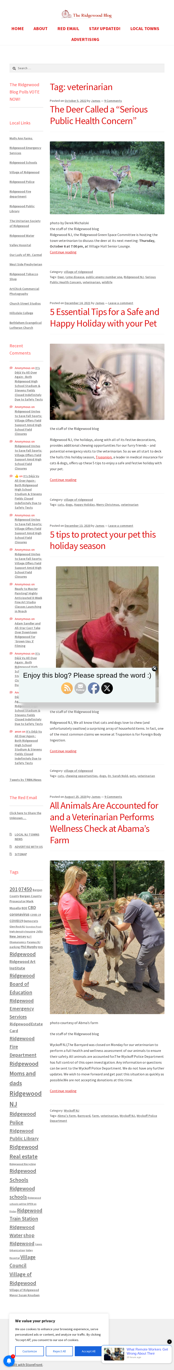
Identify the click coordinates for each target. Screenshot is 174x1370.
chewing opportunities (81, 776)
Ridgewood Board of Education (22, 984)
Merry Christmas (107, 505)
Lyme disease (74, 277)
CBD (32, 907)
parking (15, 947)
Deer (61, 277)
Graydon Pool (33, 926)
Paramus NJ (33, 942)
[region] (59, 1337)
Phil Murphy (29, 947)
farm (95, 1116)
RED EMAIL (68, 28)
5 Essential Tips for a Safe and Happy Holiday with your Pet (104, 317)
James (95, 101)
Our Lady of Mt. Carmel (26, 255)
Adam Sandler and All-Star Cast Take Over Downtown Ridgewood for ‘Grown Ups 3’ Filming (28, 634)
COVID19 (16, 920)
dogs (68, 505)
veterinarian (91, 282)
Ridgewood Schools (23, 162)
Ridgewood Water (22, 235)
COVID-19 (35, 914)
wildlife (107, 282)
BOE (24, 908)
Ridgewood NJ (134, 277)
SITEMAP (21, 854)
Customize (29, 1351)
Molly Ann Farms (21, 138)
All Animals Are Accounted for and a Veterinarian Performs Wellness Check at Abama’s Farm (104, 822)
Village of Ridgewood (24, 172)
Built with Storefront (26, 1364)
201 (14, 889)
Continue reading (63, 252)
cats (61, 505)
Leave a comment (120, 303)
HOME (17, 28)
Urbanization (17, 1250)
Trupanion (104, 457)
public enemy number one (104, 277)
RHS (40, 947)
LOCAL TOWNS (144, 28)
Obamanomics (18, 942)
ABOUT (41, 28)
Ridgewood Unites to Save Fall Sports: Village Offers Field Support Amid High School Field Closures (28, 422)
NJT (29, 936)
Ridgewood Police (22, 182)
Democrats (31, 921)
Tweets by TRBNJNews (25, 780)
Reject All (59, 1351)
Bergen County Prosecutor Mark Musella (25, 902)
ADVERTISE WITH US (29, 847)
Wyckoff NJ (71, 1110)
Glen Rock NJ (17, 926)
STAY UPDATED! (105, 28)
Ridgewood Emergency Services (22, 1008)
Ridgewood (23, 954)
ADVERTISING (85, 39)
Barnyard (83, 1116)
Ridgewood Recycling (23, 1164)
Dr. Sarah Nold (118, 776)
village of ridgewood (78, 272)
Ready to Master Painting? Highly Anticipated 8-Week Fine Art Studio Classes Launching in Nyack (28, 600)
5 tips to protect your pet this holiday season (103, 540)
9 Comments (113, 101)
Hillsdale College (21, 313)
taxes (38, 1244)
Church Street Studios (25, 303)
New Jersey (18, 936)
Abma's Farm (67, 1116)
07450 (25, 889)
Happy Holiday (84, 505)
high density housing (22, 931)
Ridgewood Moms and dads (24, 1073)
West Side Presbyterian (26, 264)
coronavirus (19, 914)
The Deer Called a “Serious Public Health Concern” (98, 114)
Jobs (39, 931)
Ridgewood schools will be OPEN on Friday (25, 1204)
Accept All (88, 1351)
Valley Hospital (20, 245)
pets (133, 776)
